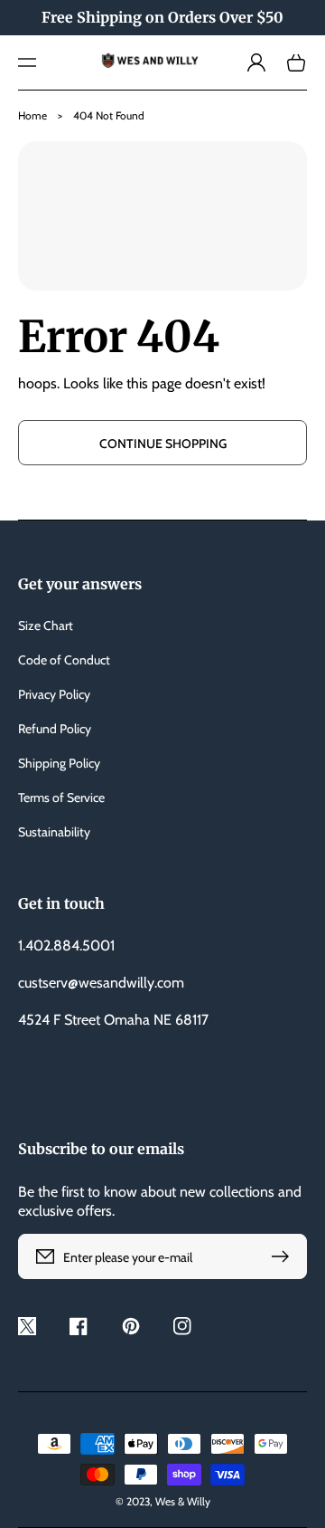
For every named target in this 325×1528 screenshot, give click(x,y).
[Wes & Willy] (162, 62)
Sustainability (54, 832)
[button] (27, 62)
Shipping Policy (59, 763)
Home (32, 115)
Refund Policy (54, 729)
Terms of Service (61, 797)
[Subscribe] (284, 1256)
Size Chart (45, 625)
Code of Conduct (64, 660)
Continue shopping (163, 443)
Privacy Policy (54, 694)
